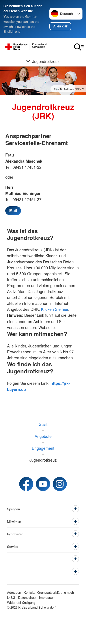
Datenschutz (27, 597)
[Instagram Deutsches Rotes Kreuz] (60, 484)
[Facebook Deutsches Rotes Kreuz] (26, 484)
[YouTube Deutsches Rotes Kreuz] (43, 484)
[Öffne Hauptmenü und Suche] (79, 47)
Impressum (47, 597)
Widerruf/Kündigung (21, 602)
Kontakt (29, 592)
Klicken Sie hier (54, 309)
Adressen (14, 592)
